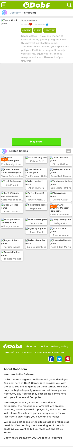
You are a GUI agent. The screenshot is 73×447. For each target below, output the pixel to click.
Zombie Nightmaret (12, 164)
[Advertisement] (36, 100)
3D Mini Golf (36, 161)
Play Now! (36, 141)
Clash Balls (12, 184)
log (12, 346)
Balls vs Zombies (36, 247)
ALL (68, 151)
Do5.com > (16, 12)
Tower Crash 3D (36, 199)
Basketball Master (61, 176)
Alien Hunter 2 (36, 187)
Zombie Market (12, 258)
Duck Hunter (36, 223)
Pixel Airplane (61, 235)
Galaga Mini (61, 223)
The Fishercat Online (36, 176)
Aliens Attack (60, 199)
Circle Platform (60, 164)
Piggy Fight (36, 232)
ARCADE (26, 30)
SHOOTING (49, 30)
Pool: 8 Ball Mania (61, 247)
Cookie (44, 346)
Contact (27, 352)
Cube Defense (12, 211)
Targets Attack (12, 247)
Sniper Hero (36, 208)
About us (30, 346)
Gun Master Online (60, 187)
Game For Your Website (49, 352)
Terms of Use (11, 352)
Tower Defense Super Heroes (17, 176)
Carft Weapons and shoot (15, 199)
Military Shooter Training (15, 226)
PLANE (37, 30)
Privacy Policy (59, 346)
